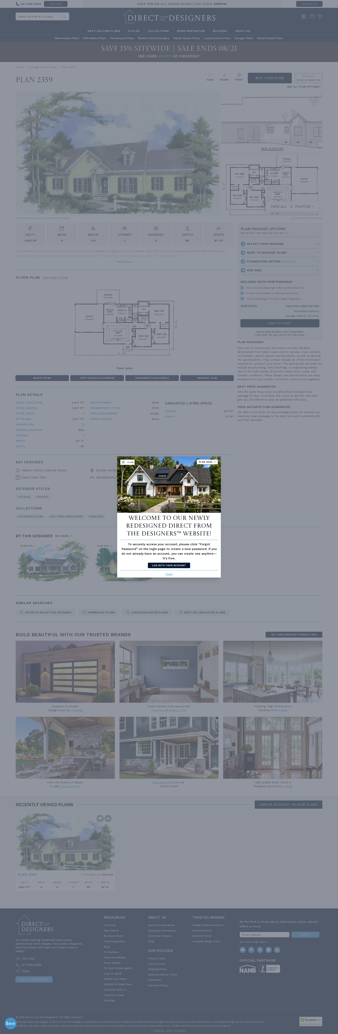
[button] (10, 1023)
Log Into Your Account (169, 565)
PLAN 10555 (205, 462)
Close (169, 574)
